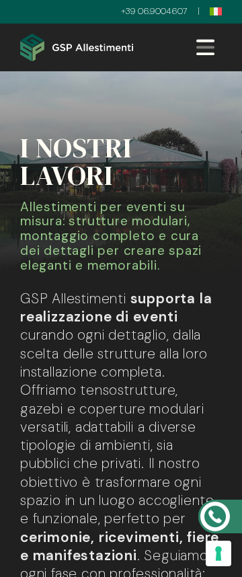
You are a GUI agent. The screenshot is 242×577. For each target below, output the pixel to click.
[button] (216, 11)
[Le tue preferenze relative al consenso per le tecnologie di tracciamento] (218, 553)
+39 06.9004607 (154, 11)
